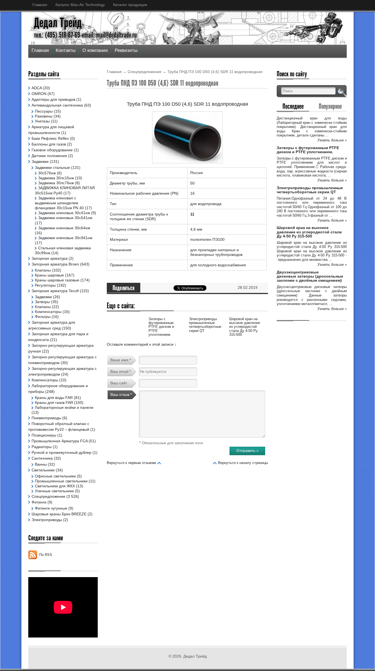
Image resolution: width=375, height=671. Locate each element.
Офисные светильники (55, 476)
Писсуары (44, 111)
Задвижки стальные (52, 167)
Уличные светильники (54, 491)
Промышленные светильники (61, 481)
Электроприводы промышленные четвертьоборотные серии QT (205, 325)
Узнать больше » (332, 140)
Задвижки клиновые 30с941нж (65, 238)
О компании (95, 50)
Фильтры (43, 316)
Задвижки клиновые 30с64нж (64, 228)
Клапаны (43, 270)
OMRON (39, 93)
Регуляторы (45, 285)
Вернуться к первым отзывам (131, 463)
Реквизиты (126, 50)
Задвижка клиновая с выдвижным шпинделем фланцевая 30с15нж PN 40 (59, 203)
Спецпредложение (144, 71)
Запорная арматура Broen (55, 264)
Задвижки (40, 161)
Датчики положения (49, 155)
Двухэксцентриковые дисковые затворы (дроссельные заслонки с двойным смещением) (310, 276)
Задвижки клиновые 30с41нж (64, 213)
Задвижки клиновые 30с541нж (65, 218)
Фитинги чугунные (51, 508)
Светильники (43, 470)
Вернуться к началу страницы (243, 463)
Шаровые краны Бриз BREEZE (59, 514)
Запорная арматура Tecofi (55, 291)
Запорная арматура (50, 258)
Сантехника (42, 458)
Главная (39, 4)
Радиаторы (42, 446)
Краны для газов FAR (54, 402)
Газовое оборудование (52, 150)
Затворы (42, 302)
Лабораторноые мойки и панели (64, 407)
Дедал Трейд (58, 23)
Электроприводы (47, 520)
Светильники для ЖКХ (55, 486)
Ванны (41, 464)
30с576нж (47, 173)
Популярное (330, 106)
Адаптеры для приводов (53, 99)
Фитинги (39, 502)
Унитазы (42, 121)
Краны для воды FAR (54, 397)
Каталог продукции (130, 4)
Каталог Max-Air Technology (80, 4)
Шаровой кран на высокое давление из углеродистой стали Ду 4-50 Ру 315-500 (244, 327)
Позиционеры (44, 435)
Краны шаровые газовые (57, 280)
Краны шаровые (49, 275)
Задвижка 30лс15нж (56, 178)
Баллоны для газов (49, 144)
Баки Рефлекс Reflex (50, 138)
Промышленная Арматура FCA (60, 441)
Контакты (65, 50)
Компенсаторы (48, 311)
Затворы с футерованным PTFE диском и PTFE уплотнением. (161, 327)
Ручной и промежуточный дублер (61, 452)
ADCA (37, 88)
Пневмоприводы (46, 418)
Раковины (43, 116)
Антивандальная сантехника (57, 105)
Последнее (293, 106)
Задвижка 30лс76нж (56, 183)
